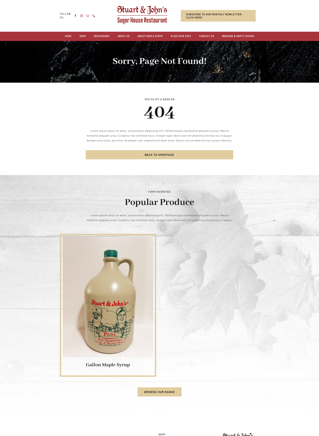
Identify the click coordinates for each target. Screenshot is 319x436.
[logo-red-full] (142, 7)
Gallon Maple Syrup (108, 365)
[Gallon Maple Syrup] (108, 239)
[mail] (87, 15)
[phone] (94, 15)
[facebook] (75, 15)
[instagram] (81, 15)
